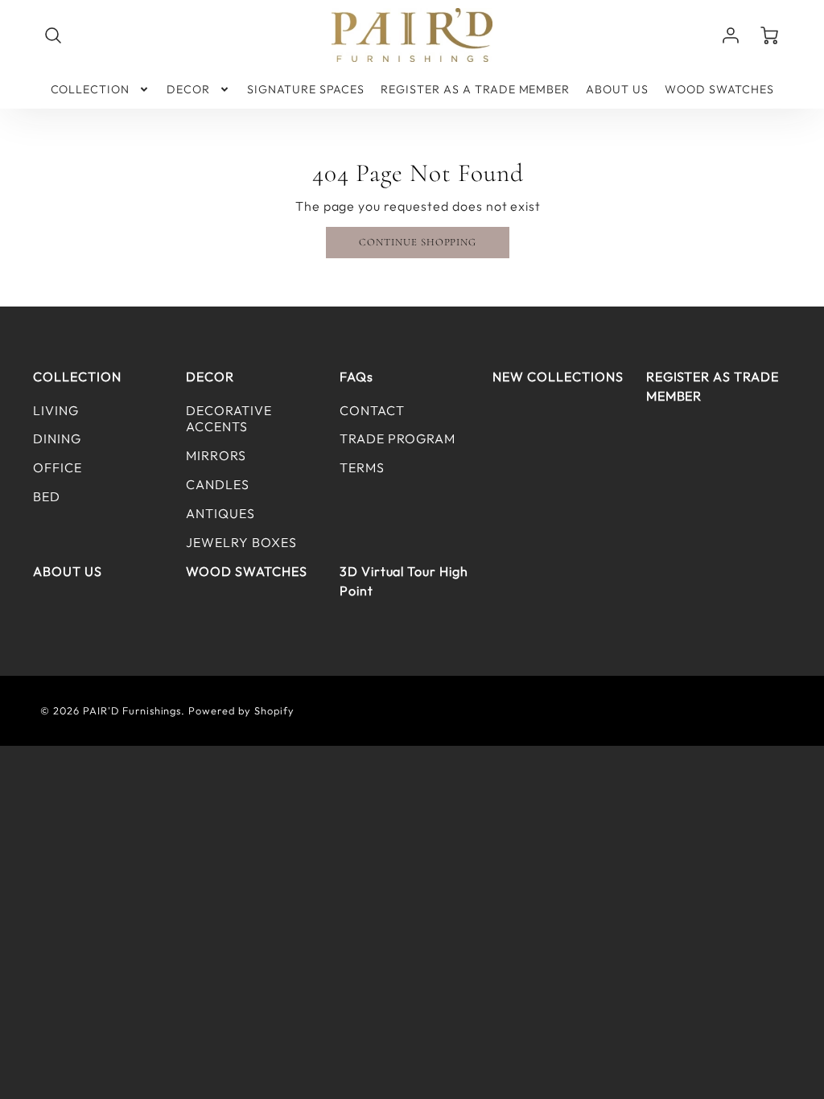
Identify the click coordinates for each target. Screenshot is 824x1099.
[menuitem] (101, 89)
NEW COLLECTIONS (557, 376)
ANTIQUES (220, 513)
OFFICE (57, 467)
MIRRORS (216, 455)
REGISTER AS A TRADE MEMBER (475, 89)
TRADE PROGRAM (397, 438)
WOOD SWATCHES (719, 89)
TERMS (362, 467)
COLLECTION (90, 89)
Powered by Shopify (241, 710)
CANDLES (217, 484)
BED (46, 496)
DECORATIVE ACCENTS (229, 418)
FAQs (356, 376)
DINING (57, 438)
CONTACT (372, 410)
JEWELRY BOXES (241, 542)
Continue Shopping (417, 242)
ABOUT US (617, 89)
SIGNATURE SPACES (306, 89)
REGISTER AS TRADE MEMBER (712, 386)
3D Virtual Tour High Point (404, 581)
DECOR (188, 89)
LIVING (56, 410)
